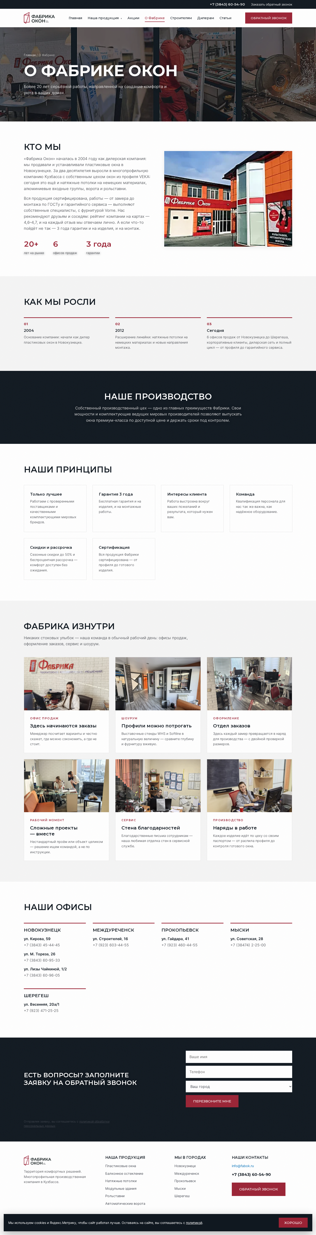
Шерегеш (182, 1196)
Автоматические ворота (125, 1204)
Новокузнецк (185, 1166)
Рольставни (115, 1196)
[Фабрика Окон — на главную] (39, 18)
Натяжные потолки (121, 1181)
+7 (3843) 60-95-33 (42, 960)
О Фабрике (155, 18)
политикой (194, 1223)
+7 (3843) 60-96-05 (42, 975)
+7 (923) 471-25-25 (41, 1010)
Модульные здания (120, 1189)
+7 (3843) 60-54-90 (227, 4)
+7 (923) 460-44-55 (179, 945)
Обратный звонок (269, 18)
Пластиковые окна (120, 1166)
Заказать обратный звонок (271, 4)
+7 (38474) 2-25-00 (248, 945)
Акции (133, 18)
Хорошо (293, 1222)
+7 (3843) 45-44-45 (42, 945)
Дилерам (205, 18)
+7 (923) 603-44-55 (111, 945)
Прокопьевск (185, 1181)
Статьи (225, 18)
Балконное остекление (124, 1173)
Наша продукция (105, 18)
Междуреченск (186, 1173)
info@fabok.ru (243, 1166)
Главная (75, 18)
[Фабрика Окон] (60, 1161)
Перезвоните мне (212, 1101)
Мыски (180, 1189)
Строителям (181, 18)
